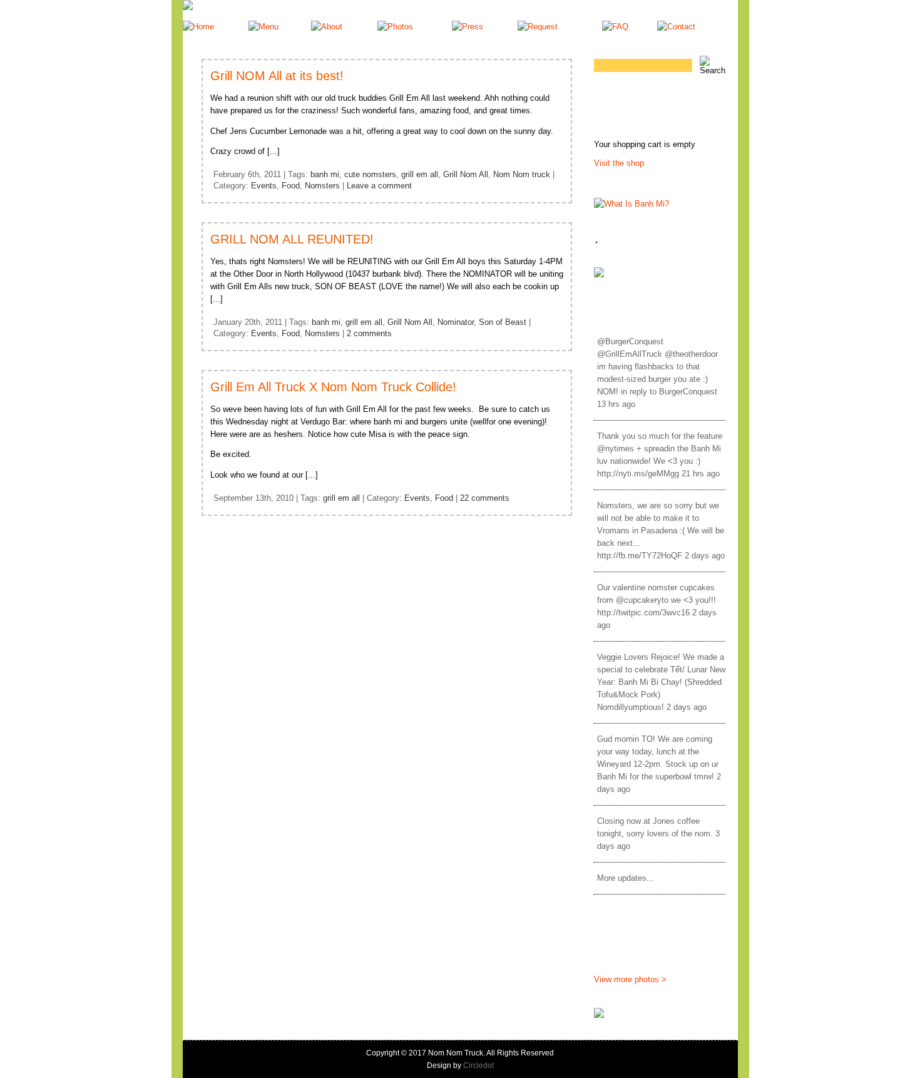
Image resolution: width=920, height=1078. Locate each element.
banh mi (324, 174)
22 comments (484, 498)
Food (291, 185)
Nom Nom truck (521, 174)
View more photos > (630, 979)
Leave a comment (379, 185)
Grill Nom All (465, 174)
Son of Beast (502, 322)
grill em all (419, 174)
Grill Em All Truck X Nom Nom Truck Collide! (333, 387)
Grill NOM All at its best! (277, 76)
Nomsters (322, 185)
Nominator (455, 322)
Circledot (478, 1065)
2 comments (369, 333)
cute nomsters (370, 174)
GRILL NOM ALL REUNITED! (292, 239)
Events (264, 185)
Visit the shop (619, 163)
